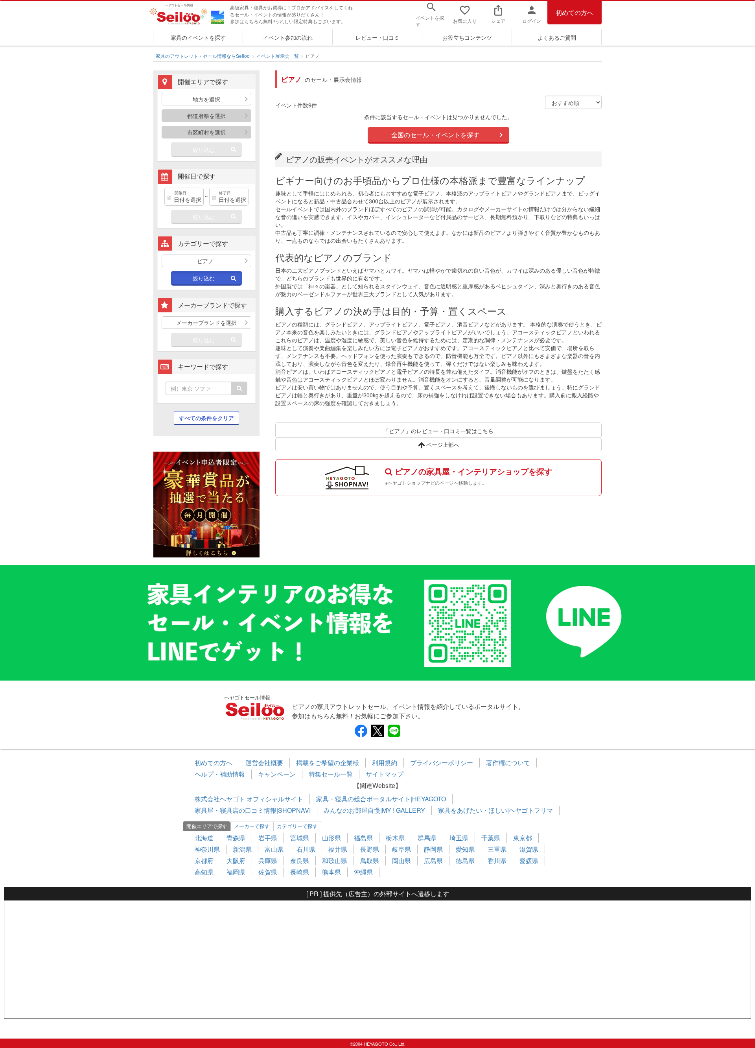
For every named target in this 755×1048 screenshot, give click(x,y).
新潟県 (242, 849)
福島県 (363, 837)
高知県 (204, 871)
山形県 (331, 837)
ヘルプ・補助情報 (220, 774)
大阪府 (235, 860)
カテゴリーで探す (297, 826)
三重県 (497, 849)
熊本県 (331, 871)
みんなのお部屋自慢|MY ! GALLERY (374, 810)
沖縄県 (363, 871)
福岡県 (235, 871)
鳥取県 (369, 860)
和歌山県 (334, 860)
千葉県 (490, 837)
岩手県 (267, 837)
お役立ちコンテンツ (467, 37)
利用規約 (384, 762)
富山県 (274, 849)
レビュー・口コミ (377, 37)
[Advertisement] (377, 959)
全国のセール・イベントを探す (435, 134)
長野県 (369, 849)
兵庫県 (267, 860)
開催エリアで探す (206, 826)
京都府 (204, 860)
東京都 (522, 837)
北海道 (204, 837)
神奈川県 (207, 849)
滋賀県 (528, 849)
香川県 (497, 860)
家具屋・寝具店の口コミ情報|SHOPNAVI (253, 810)
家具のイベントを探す (198, 37)
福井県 (337, 849)
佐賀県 (267, 871)
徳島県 (465, 860)
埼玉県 (458, 837)
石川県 (305, 849)
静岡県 (433, 849)
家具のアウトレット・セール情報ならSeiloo (203, 55)
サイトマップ (384, 774)
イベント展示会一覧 (277, 55)
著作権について (508, 762)
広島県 (433, 860)
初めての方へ (574, 12)
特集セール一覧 (331, 774)
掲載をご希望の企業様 (327, 762)
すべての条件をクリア (206, 418)
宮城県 (299, 837)
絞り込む (204, 149)
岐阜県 (401, 849)
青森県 (235, 837)
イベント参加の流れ (288, 37)
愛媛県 (528, 860)
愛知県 (465, 849)
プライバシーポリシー (441, 762)
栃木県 (395, 837)
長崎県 (299, 871)
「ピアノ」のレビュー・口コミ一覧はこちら (438, 431)
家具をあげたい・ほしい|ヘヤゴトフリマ (495, 810)
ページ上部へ (442, 444)
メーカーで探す (252, 826)
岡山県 (401, 860)
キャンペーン (277, 774)
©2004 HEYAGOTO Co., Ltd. (377, 1044)
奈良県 (299, 860)
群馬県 (427, 837)
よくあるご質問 (557, 37)
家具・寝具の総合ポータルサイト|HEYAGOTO (381, 798)
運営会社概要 (264, 762)
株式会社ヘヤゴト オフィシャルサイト (249, 798)
